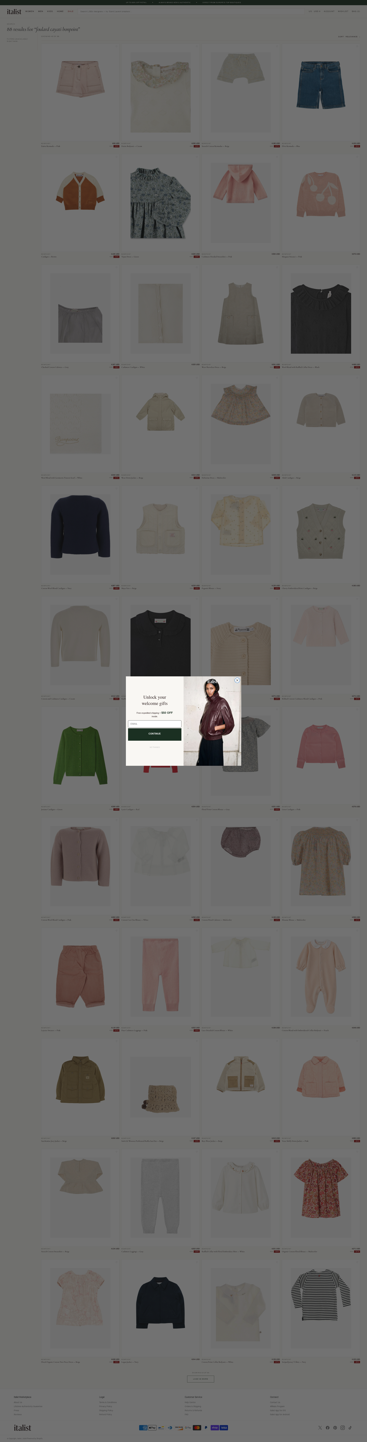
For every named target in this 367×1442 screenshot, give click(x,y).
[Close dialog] (237, 680)
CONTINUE (155, 733)
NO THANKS (155, 747)
